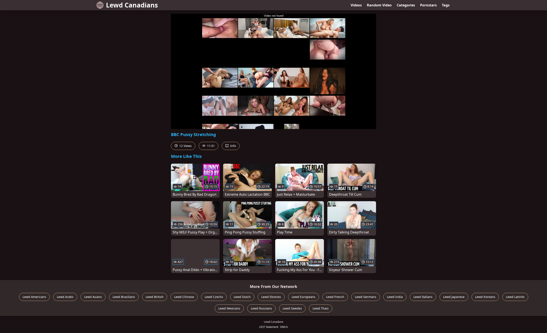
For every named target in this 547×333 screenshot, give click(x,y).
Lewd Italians (422, 297)
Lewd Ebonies (271, 297)
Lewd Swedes (292, 308)
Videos (356, 5)
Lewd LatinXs (515, 297)
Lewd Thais (321, 308)
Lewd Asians (93, 297)
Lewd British (154, 297)
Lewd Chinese (184, 297)
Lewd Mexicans (229, 308)
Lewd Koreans (485, 297)
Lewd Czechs (214, 297)
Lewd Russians (261, 308)
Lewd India (395, 297)
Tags (446, 5)
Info (232, 146)
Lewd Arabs (65, 297)
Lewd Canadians (132, 5)
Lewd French (335, 297)
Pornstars (428, 5)
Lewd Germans (365, 297)
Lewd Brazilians (124, 297)
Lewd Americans (34, 297)
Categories (406, 5)
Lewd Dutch (242, 297)
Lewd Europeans (303, 297)
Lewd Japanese (454, 297)
